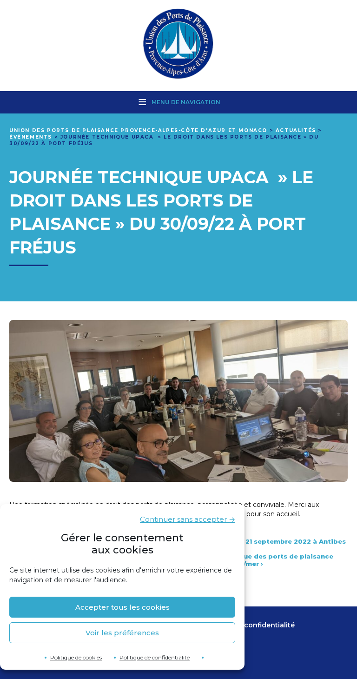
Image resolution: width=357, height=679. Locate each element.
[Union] (178, 44)
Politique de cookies (76, 657)
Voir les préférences (122, 632)
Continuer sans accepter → (187, 519)
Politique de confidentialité (154, 657)
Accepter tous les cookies (122, 607)
